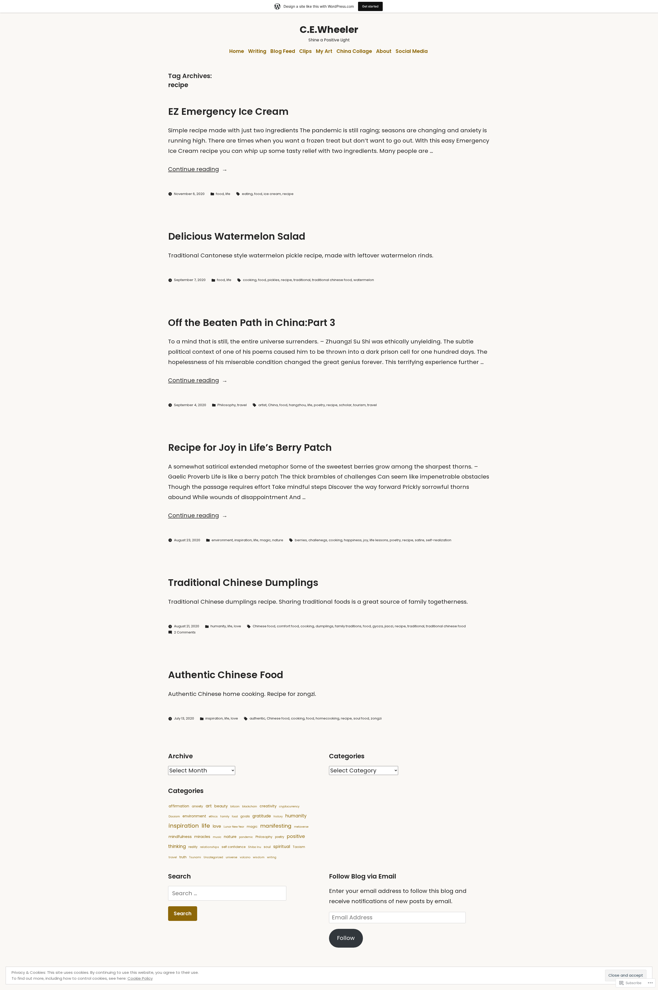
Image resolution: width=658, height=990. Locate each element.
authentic (257, 718)
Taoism (299, 847)
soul (267, 847)
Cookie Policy (140, 978)
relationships (209, 847)
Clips (305, 51)
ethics (213, 816)
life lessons (379, 540)
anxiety (197, 806)
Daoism (174, 816)
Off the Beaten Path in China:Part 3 (251, 322)
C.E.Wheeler (329, 29)
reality (192, 847)
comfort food (288, 626)
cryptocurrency (289, 806)
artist (262, 405)
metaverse (301, 826)
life (227, 193)
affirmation (179, 806)
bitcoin (235, 806)
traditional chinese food (332, 279)
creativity (268, 806)
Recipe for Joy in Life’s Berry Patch (250, 447)
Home (236, 51)
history (278, 816)
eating (247, 193)
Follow (346, 938)
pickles (273, 279)
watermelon (363, 279)
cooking (250, 279)
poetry (319, 405)
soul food (361, 718)
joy (365, 540)
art (209, 806)
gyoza (377, 626)
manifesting (275, 825)
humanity (218, 626)
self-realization (438, 540)
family (224, 816)
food (220, 193)
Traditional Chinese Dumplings (243, 582)
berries (301, 540)
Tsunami (195, 857)
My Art (324, 51)
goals (245, 816)
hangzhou (297, 405)
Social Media (412, 51)
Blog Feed (282, 51)
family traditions (348, 626)
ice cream (272, 193)
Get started (370, 6)
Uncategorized (213, 857)
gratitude (261, 816)
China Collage (354, 51)
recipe (288, 193)
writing (271, 857)
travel (242, 405)
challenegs (317, 540)
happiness (353, 540)
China (273, 405)
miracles (202, 836)
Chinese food (264, 626)
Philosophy (226, 405)
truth (183, 857)
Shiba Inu (254, 847)
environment (222, 540)
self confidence (233, 847)
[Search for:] (227, 893)
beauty (221, 806)
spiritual (281, 846)
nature (277, 540)
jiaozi (389, 626)
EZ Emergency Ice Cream (228, 111)
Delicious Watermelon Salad (236, 236)
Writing (257, 51)
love (237, 626)
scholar (345, 405)
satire (419, 540)
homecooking (327, 718)
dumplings (324, 626)
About (383, 51)
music (217, 837)
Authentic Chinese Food (225, 674)
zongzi (376, 718)
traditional (302, 279)
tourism (359, 405)
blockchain (249, 806)
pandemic (246, 837)
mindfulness (180, 836)
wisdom (258, 857)
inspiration (243, 540)
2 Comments (185, 632)
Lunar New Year (234, 826)
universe (231, 857)
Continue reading (193, 169)
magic (265, 540)
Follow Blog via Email (362, 876)
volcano (245, 857)
